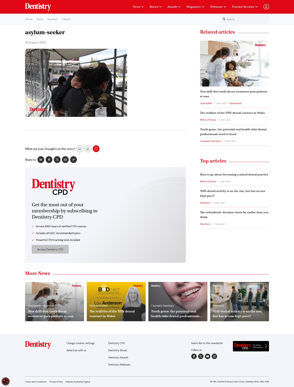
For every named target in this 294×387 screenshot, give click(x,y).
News (136, 7)
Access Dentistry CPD (50, 249)
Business (52, 19)
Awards (172, 7)
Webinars (216, 7)
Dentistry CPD (116, 343)
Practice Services (243, 7)
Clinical (66, 19)
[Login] (266, 7)
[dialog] (6, 381)
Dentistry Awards (118, 357)
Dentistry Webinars (119, 364)
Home (28, 19)
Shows (154, 7)
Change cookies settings (81, 343)
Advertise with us (76, 350)
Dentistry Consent (42, 5)
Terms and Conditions (36, 382)
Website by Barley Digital (78, 382)
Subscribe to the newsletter (207, 343)
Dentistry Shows (117, 350)
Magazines (193, 7)
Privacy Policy (56, 382)
